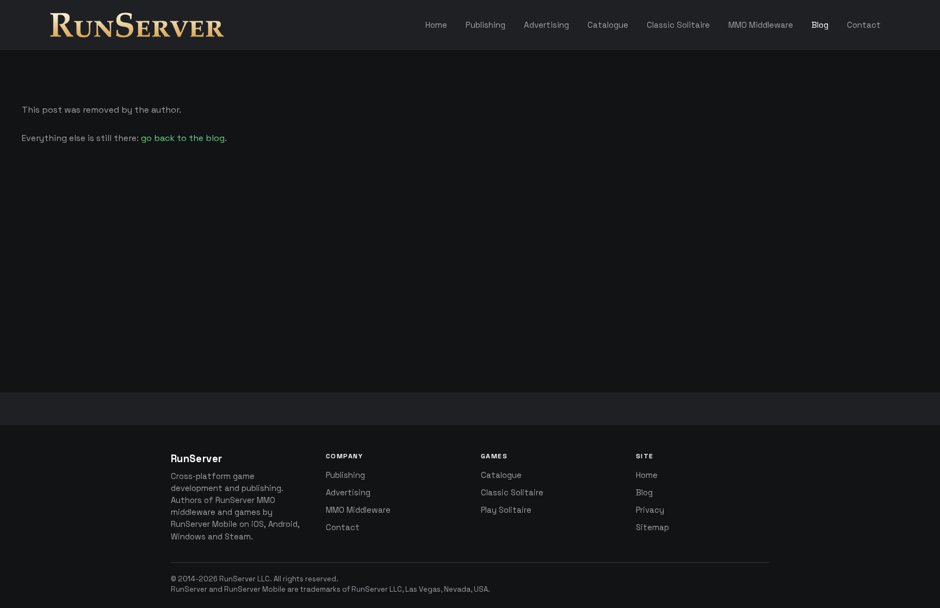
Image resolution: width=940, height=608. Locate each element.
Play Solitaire (506, 510)
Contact (343, 527)
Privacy (650, 510)
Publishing (345, 475)
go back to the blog (183, 138)
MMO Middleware (358, 510)
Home (647, 475)
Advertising (348, 493)
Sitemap (652, 527)
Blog (644, 493)
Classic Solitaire (512, 493)
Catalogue (501, 475)
